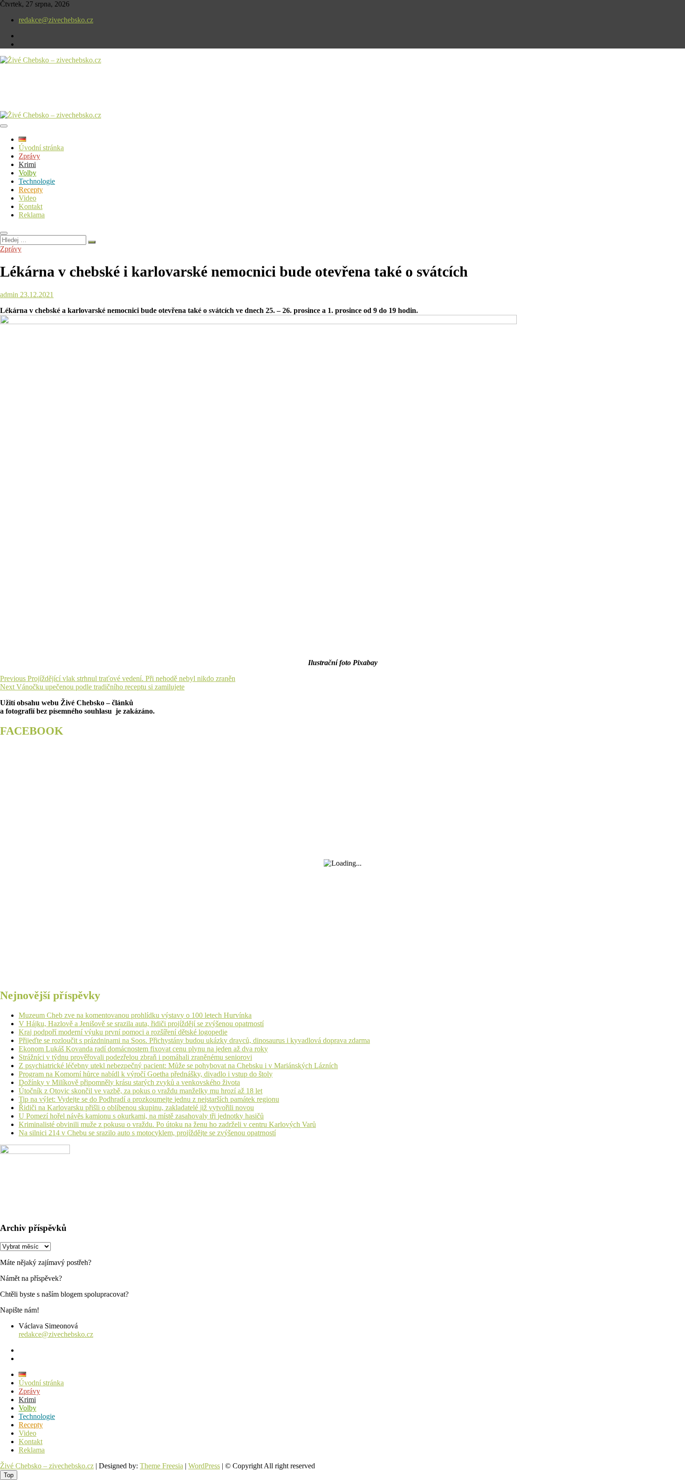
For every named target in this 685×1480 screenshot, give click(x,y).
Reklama (32, 215)
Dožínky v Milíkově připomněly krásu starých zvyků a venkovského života (129, 1082)
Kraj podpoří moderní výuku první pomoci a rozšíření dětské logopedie (123, 1032)
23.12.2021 (36, 295)
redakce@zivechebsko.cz (56, 20)
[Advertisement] (109, 95)
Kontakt (30, 206)
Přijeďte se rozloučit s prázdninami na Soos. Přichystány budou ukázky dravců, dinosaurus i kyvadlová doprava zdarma (194, 1040)
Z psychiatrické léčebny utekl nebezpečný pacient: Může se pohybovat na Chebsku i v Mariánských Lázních (178, 1066)
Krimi (27, 164)
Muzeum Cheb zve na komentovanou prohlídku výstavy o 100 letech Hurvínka (135, 1015)
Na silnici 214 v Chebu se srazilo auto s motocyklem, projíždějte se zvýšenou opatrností (147, 1133)
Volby (27, 173)
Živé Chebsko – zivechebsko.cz (47, 1466)
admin (9, 295)
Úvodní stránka (41, 148)
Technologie (37, 181)
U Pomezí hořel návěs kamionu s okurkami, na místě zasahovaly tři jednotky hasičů (141, 1116)
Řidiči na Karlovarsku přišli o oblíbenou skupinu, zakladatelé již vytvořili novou (136, 1108)
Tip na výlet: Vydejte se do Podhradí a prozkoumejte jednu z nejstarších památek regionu (149, 1099)
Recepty (31, 190)
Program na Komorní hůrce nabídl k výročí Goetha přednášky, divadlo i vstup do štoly (146, 1074)
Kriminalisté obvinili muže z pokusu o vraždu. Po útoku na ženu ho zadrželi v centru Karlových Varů (167, 1124)
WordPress (204, 1466)
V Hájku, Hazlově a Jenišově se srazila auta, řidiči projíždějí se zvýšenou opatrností (141, 1024)
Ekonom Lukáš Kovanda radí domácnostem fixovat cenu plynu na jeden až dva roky (143, 1049)
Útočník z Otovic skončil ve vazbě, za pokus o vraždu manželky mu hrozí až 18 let (140, 1091)
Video (27, 198)
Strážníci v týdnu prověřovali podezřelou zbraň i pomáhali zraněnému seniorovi (135, 1057)
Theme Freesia (161, 1466)
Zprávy (29, 156)
